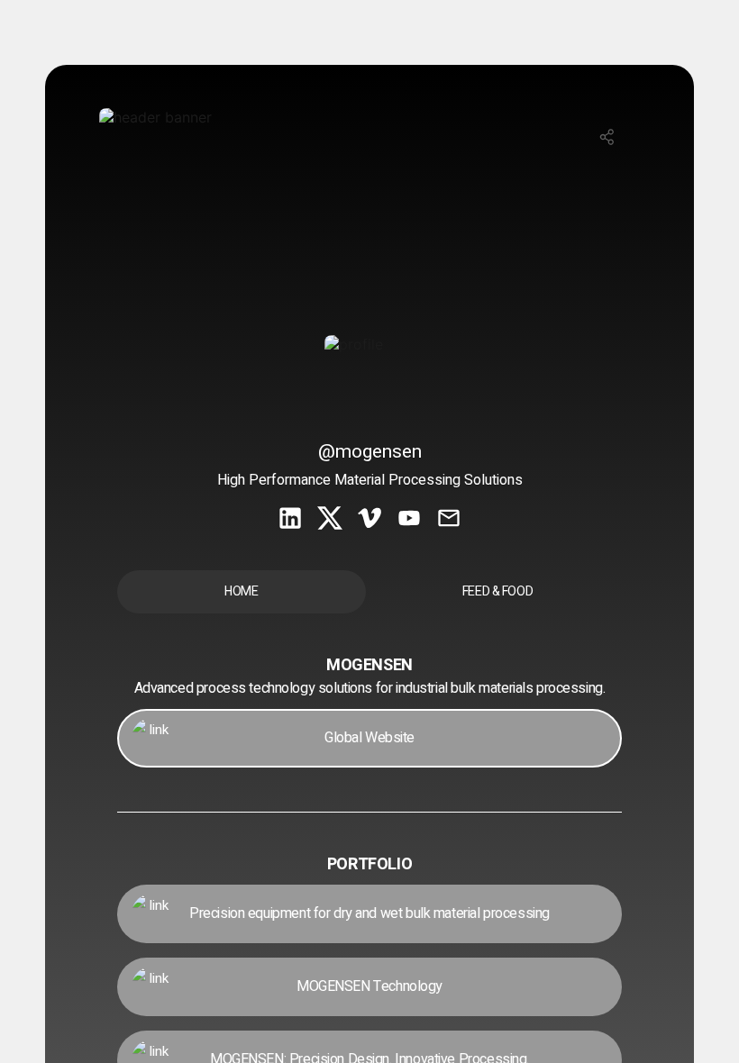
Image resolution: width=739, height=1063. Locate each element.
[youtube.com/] (409, 519)
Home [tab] (241, 591)
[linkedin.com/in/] (290, 519)
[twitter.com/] (330, 519)
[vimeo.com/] (369, 519)
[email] (449, 519)
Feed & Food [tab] (497, 591)
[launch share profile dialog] (607, 137)
